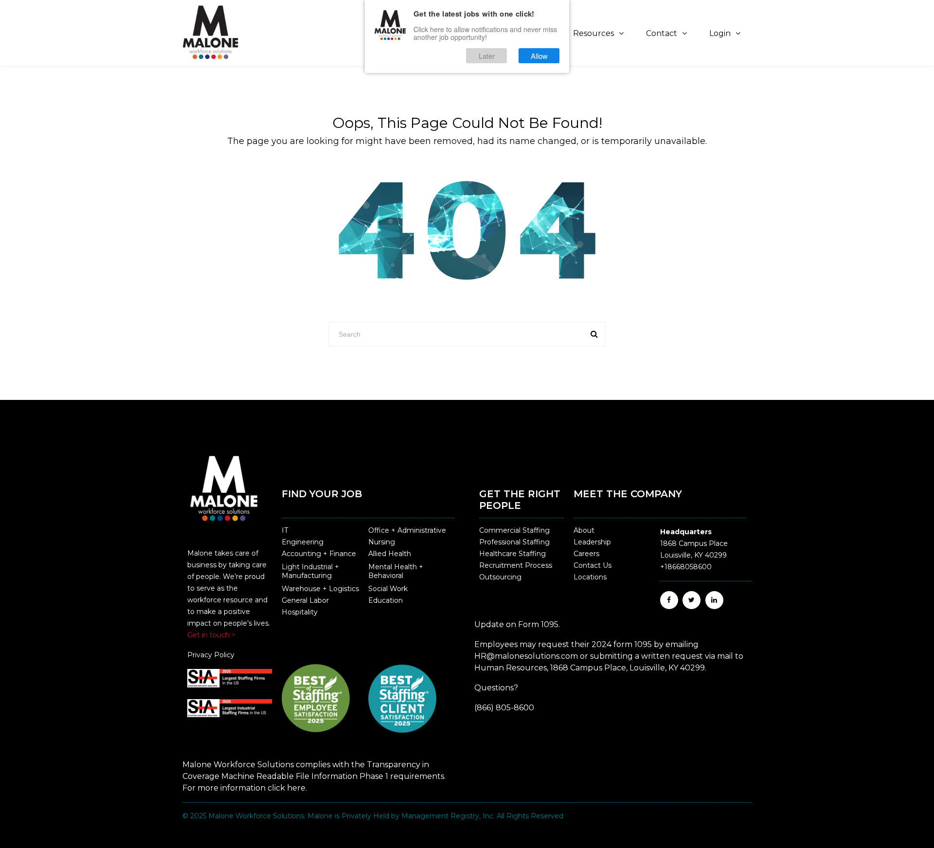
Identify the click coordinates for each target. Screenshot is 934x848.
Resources (593, 33)
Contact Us (592, 565)
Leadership (592, 542)
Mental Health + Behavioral (395, 571)
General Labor (305, 600)
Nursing (381, 542)
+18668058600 (686, 566)
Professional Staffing (514, 542)
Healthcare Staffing (512, 553)
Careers (586, 553)
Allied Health (389, 553)
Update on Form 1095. (517, 624)
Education (385, 600)
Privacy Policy (210, 654)
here (296, 788)
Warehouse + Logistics (320, 588)
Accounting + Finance (319, 553)
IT (285, 530)
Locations (590, 577)
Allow (539, 56)
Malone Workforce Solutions (256, 816)
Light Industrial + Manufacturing (310, 571)
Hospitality (300, 612)
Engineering (302, 542)
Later (487, 56)
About (584, 530)
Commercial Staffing (514, 530)
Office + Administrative (407, 530)
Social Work (388, 588)
